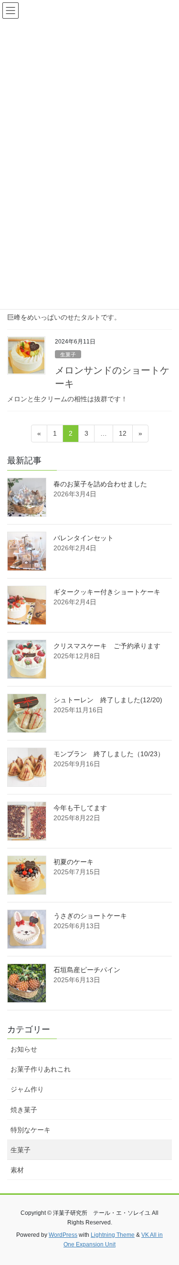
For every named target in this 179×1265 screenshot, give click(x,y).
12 (122, 435)
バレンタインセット (83, 538)
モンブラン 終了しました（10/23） (108, 754)
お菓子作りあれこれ (41, 1069)
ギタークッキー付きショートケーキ (106, 592)
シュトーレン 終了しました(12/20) (107, 700)
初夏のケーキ (73, 862)
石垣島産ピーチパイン (86, 970)
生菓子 (68, 354)
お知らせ (24, 1049)
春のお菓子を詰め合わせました (100, 484)
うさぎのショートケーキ (90, 916)
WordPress (63, 1235)
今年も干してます (80, 808)
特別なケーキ (31, 1130)
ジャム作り (27, 1089)
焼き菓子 (24, 1110)
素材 (17, 1170)
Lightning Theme (113, 1235)
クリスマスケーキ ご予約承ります (106, 646)
